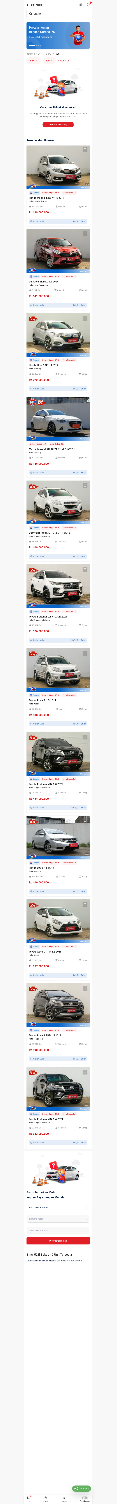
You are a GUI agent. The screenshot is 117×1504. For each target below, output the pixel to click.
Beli (39, 54)
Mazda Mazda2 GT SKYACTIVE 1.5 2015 (52, 449)
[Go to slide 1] (32, 45)
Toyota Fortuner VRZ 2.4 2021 (46, 1119)
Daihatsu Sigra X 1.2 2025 (44, 281)
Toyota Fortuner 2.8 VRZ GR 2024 (48, 616)
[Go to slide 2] (36, 45)
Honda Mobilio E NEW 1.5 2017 (46, 197)
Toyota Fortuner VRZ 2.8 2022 (46, 784)
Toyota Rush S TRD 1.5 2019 (45, 1035)
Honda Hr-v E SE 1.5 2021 (43, 365)
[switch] (85, 1498)
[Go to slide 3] (38, 45)
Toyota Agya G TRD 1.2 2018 (45, 951)
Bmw (48, 54)
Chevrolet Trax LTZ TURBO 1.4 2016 (49, 532)
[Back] (28, 5)
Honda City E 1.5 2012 (41, 867)
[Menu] (81, 5)
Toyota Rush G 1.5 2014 (42, 700)
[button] (32, 402)
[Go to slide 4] (40, 45)
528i (58, 54)
